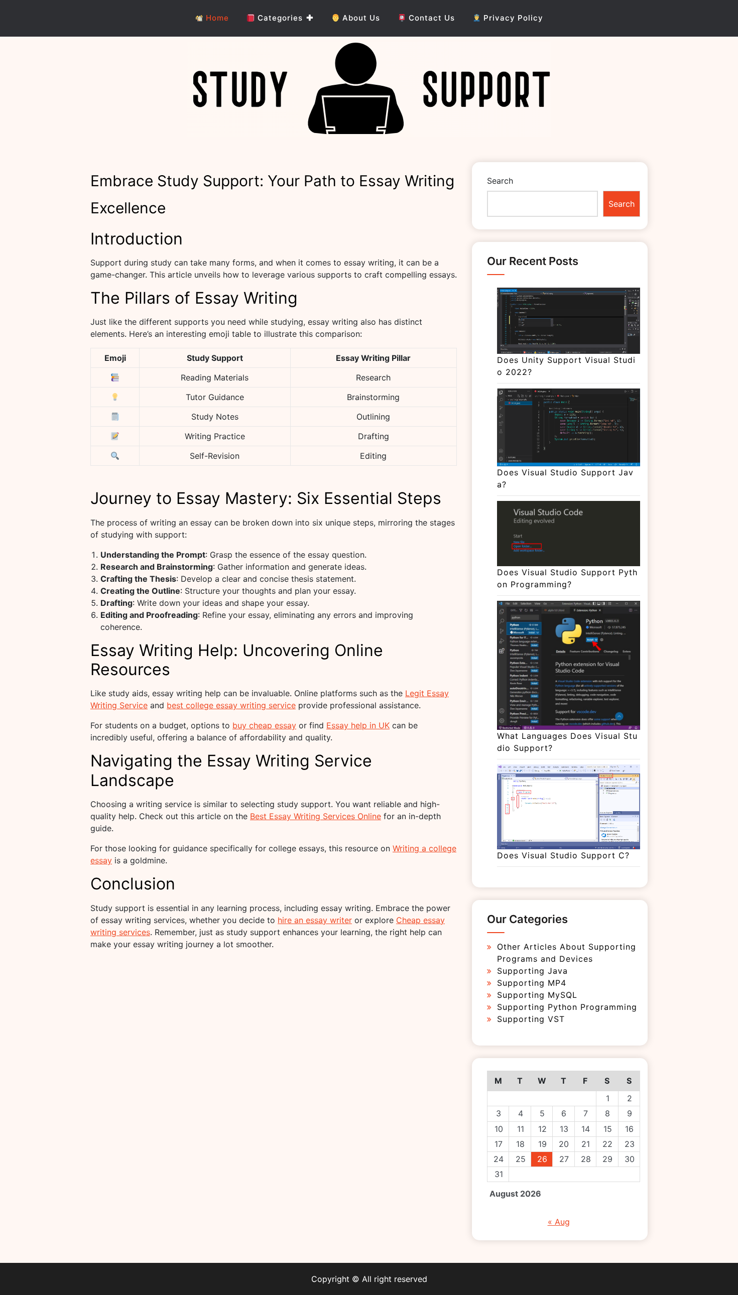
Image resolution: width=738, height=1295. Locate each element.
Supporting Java (532, 971)
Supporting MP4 (531, 983)
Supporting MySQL (537, 995)
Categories (279, 18)
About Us (360, 18)
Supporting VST (531, 1019)
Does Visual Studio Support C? (563, 855)
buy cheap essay (264, 725)
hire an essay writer (315, 920)
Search (500, 181)
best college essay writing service (231, 705)
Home (216, 18)
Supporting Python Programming (567, 1007)
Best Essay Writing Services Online (315, 816)
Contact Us (430, 18)
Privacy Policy (512, 18)
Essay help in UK (358, 725)
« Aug (559, 1222)
